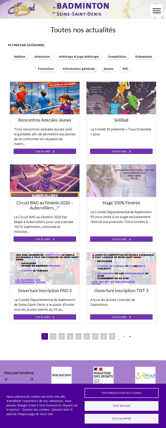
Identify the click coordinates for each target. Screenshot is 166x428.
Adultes (19, 56)
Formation (46, 69)
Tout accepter (121, 418)
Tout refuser (121, 406)
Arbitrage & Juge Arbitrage (79, 56)
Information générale (79, 69)
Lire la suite (45, 151)
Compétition (117, 56)
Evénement (143, 56)
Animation (42, 56)
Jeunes (109, 69)
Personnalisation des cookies (121, 393)
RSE (125, 69)
